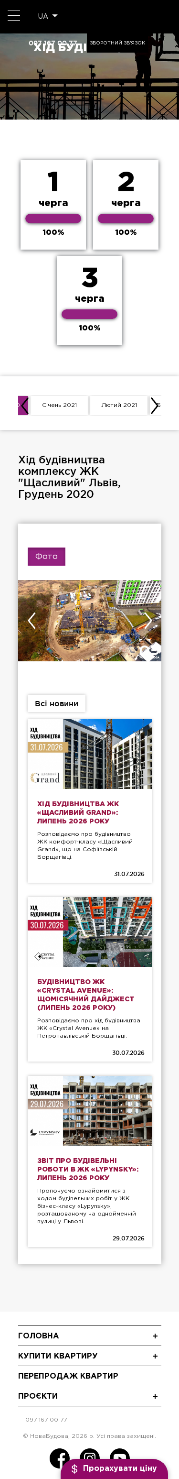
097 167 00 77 (53, 43)
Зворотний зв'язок (117, 43)
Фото (46, 556)
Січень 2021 (59, 405)
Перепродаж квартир (68, 1376)
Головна (38, 1336)
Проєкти (38, 1396)
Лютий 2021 (119, 405)
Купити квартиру (58, 1356)
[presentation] (25, 405)
